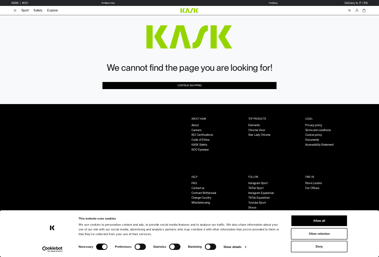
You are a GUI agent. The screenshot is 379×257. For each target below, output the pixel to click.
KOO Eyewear (200, 149)
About (195, 125)
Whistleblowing (200, 202)
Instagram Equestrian (261, 193)
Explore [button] (52, 10)
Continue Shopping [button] (189, 85)
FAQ (194, 183)
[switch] (140, 247)
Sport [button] (25, 10)
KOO (25, 3)
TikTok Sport (256, 188)
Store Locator (313, 183)
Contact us (198, 188)
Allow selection (319, 233)
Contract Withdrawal (203, 193)
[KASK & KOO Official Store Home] (189, 10)
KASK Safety (199, 144)
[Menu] (15, 10)
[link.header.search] (349, 10)
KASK (15, 3)
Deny (319, 246)
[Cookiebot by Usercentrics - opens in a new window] (52, 249)
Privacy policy (313, 125)
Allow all (319, 220)
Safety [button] (38, 10)
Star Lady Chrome (259, 134)
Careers (196, 130)
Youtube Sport (257, 202)
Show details (232, 247)
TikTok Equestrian (259, 197)
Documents (312, 139)
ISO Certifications (202, 134)
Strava (252, 207)
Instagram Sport (258, 183)
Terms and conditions (318, 130)
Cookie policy (313, 134)
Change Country (201, 197)
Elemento (254, 125)
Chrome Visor (256, 130)
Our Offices (312, 188)
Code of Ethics (200, 139)
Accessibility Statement (319, 144)
